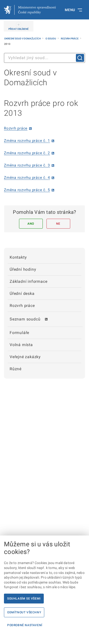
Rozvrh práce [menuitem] (22, 305)
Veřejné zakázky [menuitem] (25, 356)
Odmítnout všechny (24, 612)
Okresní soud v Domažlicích (22, 38)
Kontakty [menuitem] (18, 257)
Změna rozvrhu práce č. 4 (27, 177)
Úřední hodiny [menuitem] (23, 269)
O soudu (51, 38)
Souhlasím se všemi (24, 598)
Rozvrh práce (70, 38)
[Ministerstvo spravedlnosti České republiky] (30, 10)
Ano (30, 223)
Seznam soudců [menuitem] (25, 319)
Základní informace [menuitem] (28, 281)
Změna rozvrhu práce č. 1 (27, 140)
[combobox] (44, 58)
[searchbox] (44, 58)
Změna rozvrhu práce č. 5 (27, 190)
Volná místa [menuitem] (21, 344)
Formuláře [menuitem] (19, 332)
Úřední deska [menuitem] (22, 293)
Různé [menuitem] (16, 369)
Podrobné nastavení (24, 625)
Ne (58, 223)
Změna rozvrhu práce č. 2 (27, 153)
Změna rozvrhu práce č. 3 (27, 165)
